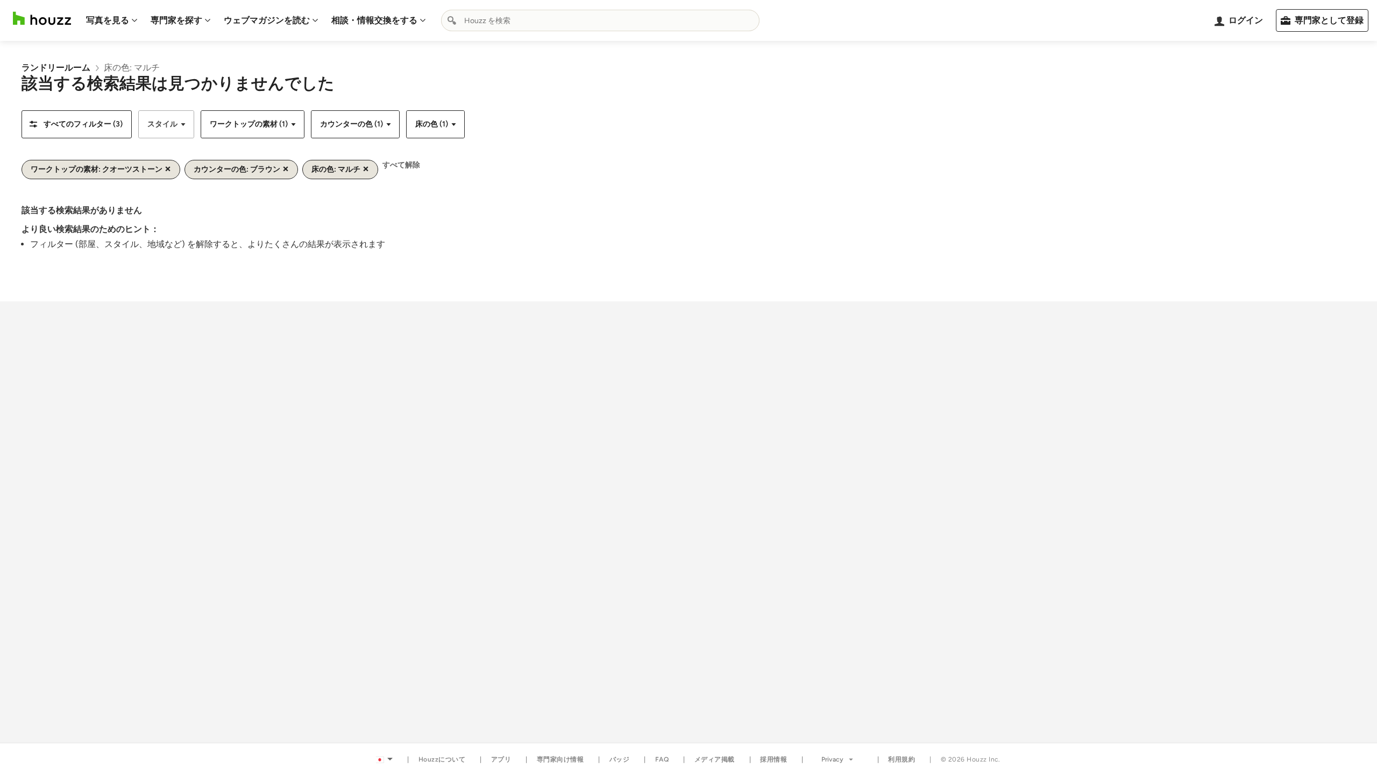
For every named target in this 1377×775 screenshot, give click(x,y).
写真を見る (107, 20)
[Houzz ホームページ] (42, 18)
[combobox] (600, 20)
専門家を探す (176, 20)
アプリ (501, 759)
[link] (56, 67)
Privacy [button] (832, 759)
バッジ (619, 759)
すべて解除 (401, 165)
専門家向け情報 (560, 759)
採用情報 (773, 759)
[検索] (452, 20)
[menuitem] (112, 20)
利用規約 (901, 759)
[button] (77, 124)
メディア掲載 (714, 759)
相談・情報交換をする (374, 20)
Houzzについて (442, 759)
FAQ (662, 759)
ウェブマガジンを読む (267, 20)
